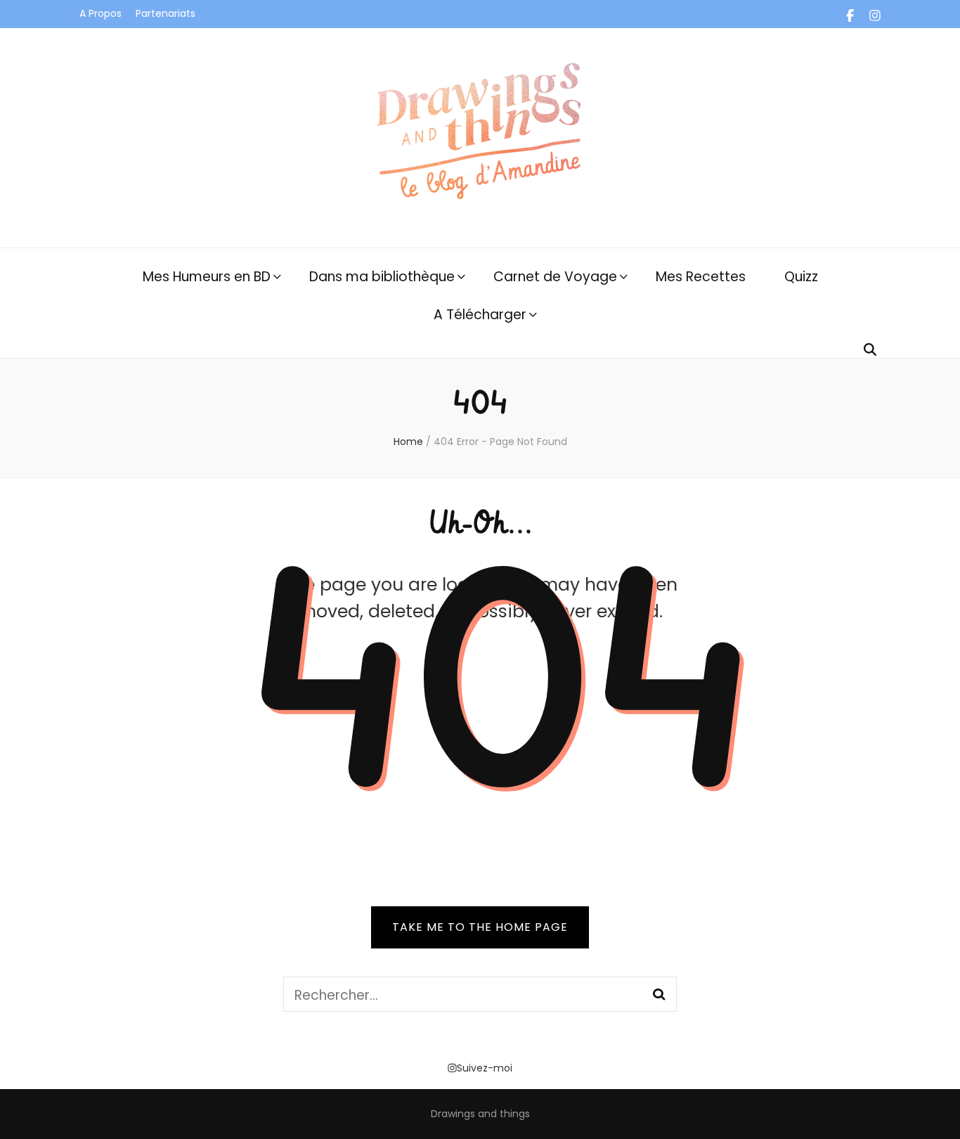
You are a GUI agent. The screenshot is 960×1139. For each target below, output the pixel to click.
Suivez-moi (484, 1068)
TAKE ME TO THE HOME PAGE (480, 927)
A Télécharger (480, 314)
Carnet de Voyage (555, 276)
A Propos (100, 13)
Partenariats (165, 13)
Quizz (801, 276)
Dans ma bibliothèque (382, 276)
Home (408, 442)
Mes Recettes (701, 276)
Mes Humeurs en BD (207, 276)
